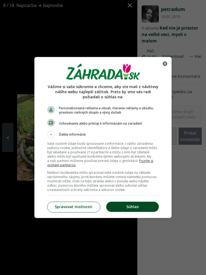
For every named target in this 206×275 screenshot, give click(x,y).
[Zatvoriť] (165, 63)
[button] (103, 134)
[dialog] (103, 137)
